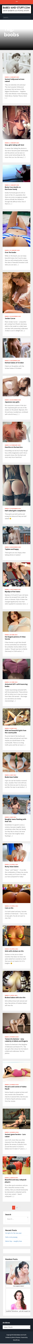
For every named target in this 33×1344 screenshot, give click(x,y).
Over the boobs (10, 252)
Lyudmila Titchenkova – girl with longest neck (18, 1311)
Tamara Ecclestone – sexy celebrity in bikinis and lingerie (16, 1040)
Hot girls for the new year (13, 1233)
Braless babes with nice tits (15, 998)
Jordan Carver (10, 318)
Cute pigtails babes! (18, 1286)
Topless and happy (12, 549)
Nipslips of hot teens (12, 592)
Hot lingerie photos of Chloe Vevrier (15, 638)
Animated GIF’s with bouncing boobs (16, 685)
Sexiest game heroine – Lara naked (15, 1135)
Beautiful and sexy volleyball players (15, 1181)
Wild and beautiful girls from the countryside (15, 731)
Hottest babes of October (14, 363)
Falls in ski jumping (11, 1237)
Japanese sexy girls (12, 402)
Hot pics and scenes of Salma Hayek (15, 1088)
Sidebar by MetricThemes (12, 1337)
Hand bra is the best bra (14, 447)
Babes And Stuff (21, 1335)
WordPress (16, 1340)
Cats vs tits (9, 908)
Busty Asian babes (11, 867)
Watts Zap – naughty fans (13, 1241)
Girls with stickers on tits (14, 951)
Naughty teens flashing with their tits (15, 820)
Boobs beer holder (11, 777)
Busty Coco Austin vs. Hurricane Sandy (13, 188)
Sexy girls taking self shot (14, 145)
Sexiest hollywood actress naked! (14, 80)
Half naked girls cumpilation (15, 511)
